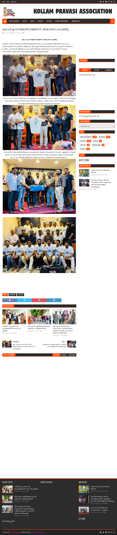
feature (20, 294)
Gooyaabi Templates (37, 532)
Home (3, 2)
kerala (95, 141)
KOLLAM (49, 21)
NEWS (32, 21)
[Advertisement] (97, 42)
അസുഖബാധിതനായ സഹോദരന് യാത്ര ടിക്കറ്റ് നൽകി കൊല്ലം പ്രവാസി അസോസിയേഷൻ (63, 329)
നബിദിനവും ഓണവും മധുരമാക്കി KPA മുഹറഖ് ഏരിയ (11, 328)
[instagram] (109, 1)
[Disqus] (39, 387)
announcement (85, 137)
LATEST (25, 21)
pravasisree (96, 145)
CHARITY (40, 21)
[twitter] (103, 1)
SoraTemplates (15, 532)
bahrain (12, 294)
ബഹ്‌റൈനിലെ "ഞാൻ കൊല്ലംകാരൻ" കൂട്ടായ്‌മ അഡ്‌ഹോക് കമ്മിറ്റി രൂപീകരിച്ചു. (102, 499)
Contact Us (13, 2)
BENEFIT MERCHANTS (61, 21)
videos (82, 149)
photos (83, 145)
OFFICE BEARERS (14, 21)
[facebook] (101, 1)
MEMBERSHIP (76, 21)
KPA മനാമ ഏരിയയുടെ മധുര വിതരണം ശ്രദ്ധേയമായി (39, 327)
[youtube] (106, 1)
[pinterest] (111, 1)
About (8, 2)
